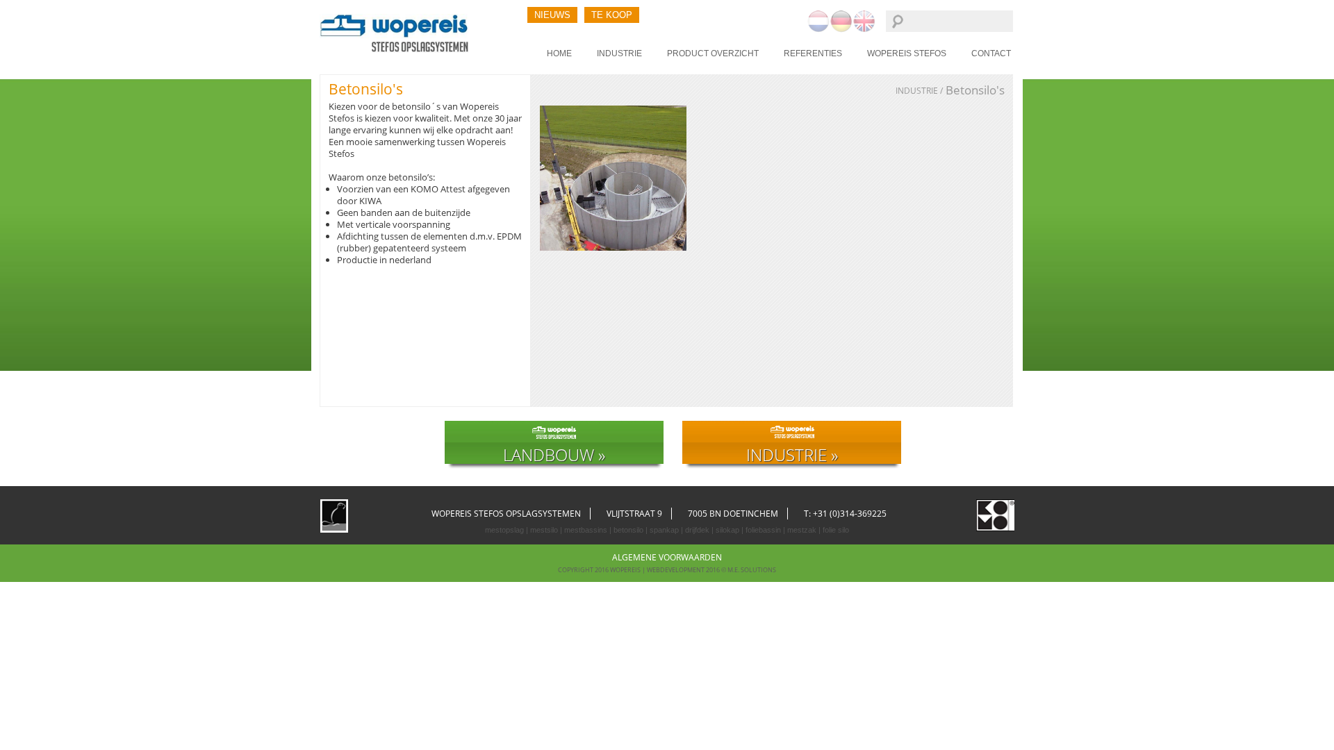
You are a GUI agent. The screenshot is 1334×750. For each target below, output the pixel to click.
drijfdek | (698, 530)
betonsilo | (629, 530)
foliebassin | (764, 530)
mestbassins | (586, 530)
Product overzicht (713, 53)
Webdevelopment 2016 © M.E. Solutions (711, 569)
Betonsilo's (975, 90)
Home (559, 53)
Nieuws (552, 15)
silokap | (728, 530)
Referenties (813, 53)
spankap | (665, 530)
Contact (991, 53)
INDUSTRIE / (919, 91)
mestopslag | (506, 530)
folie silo (835, 530)
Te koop (611, 15)
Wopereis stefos (906, 53)
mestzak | (803, 530)
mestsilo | (545, 530)
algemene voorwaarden (667, 557)
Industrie (619, 53)
